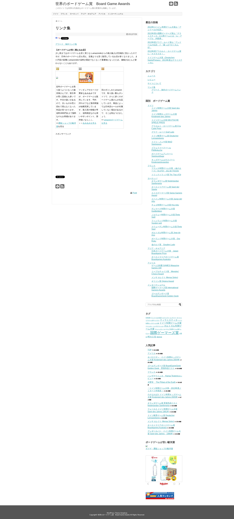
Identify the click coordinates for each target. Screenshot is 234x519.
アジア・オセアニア (88, 14)
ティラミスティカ (169, 320)
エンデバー (172, 317)
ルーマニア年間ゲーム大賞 (171, 329)
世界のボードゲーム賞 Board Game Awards (92, 4)
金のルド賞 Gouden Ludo (163, 245)
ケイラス (157, 320)
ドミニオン (149, 326)
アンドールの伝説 (156, 317)
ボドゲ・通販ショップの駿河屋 (159, 449)
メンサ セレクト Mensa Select (164, 277)
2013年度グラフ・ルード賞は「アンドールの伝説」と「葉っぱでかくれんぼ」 (164, 44)
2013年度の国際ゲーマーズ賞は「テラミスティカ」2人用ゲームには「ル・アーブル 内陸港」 (165, 36)
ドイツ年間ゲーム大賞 (170, 323)
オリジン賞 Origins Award (162, 281)
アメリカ (101, 14)
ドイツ (55, 14)
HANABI (148, 317)
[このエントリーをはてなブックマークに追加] (56, 39)
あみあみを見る (89, 123)
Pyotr (134, 193)
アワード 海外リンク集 (66, 44)
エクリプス (165, 317)
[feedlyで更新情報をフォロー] (171, 4)
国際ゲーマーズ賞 (164, 333)
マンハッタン (159, 329)
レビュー (151, 80)
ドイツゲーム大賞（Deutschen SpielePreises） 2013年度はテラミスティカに (165, 60)
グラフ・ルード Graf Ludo (162, 132)
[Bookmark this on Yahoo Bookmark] (59, 39)
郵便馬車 (159, 337)
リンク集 (151, 87)
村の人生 (151, 337)
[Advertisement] (75, 153)
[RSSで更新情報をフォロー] (176, 4)
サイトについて (154, 83)
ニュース (151, 76)
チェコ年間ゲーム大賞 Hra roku (165, 205)
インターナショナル (115, 14)
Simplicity (123, 513)
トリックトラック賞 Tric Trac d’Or (166, 175)
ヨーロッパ (74, 14)
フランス (64, 14)
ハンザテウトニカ (158, 326)
